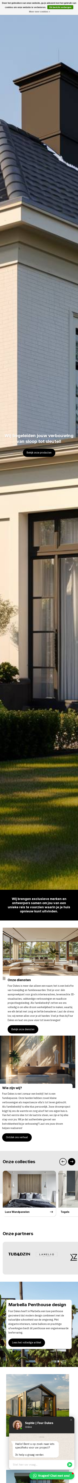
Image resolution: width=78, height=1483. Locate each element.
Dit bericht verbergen (60, 7)
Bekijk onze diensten (22, 1029)
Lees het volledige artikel (26, 1342)
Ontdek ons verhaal (17, 1137)
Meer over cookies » (39, 11)
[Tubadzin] (19, 1254)
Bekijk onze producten (39, 452)
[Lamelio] (47, 1254)
